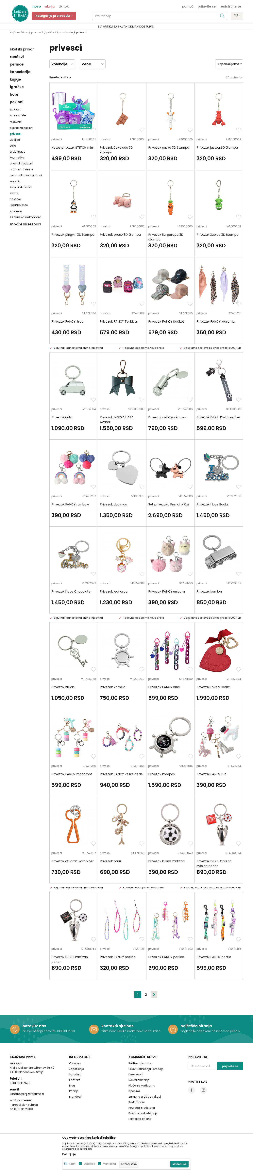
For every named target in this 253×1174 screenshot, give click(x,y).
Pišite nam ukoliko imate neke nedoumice (131, 1031)
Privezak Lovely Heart (213, 687)
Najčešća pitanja (139, 1119)
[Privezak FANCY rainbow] (74, 467)
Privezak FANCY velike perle (121, 774)
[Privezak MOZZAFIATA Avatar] (122, 380)
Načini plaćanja (138, 1080)
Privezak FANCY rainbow (70, 504)
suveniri (15, 181)
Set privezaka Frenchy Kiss (169, 504)
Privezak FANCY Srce (67, 321)
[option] (126, 26)
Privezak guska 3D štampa (168, 147)
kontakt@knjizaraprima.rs (27, 1094)
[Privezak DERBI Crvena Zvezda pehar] (219, 824)
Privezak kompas (161, 774)
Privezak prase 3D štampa (120, 234)
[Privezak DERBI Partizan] (170, 824)
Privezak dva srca (113, 504)
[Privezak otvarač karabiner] (74, 824)
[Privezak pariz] (122, 824)
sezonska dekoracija (25, 217)
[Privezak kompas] (170, 737)
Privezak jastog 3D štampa (217, 147)
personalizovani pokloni (26, 175)
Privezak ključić (63, 687)
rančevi (17, 56)
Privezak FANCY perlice (118, 957)
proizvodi (37, 32)
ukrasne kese (19, 205)
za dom (15, 109)
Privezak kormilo (112, 687)
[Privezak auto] (74, 380)
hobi (14, 94)
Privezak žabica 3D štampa (217, 234)
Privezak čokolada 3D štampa (116, 150)
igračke (17, 86)
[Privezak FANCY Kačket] (170, 285)
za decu (16, 211)
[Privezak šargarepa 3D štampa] (170, 198)
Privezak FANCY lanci (164, 687)
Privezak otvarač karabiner (72, 861)
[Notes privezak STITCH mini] (74, 111)
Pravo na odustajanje (143, 1113)
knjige (15, 79)
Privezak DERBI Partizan (166, 861)
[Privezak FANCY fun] (219, 737)
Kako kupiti (135, 1074)
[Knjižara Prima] (20, 13)
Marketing (109, 1163)
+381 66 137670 (20, 1083)
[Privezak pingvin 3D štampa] (74, 198)
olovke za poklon (21, 128)
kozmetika (17, 158)
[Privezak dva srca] (122, 467)
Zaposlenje (76, 1069)
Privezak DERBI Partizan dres (218, 417)
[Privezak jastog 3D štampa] (219, 111)
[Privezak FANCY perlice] (122, 920)
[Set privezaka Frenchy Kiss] (170, 467)
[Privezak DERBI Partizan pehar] (74, 920)
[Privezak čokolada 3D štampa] (122, 111)
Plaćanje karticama (141, 1086)
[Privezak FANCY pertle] (219, 920)
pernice (17, 64)
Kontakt (74, 1080)
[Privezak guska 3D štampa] (170, 111)
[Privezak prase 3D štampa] (122, 198)
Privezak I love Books (212, 504)
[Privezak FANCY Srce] (74, 285)
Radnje (73, 1091)
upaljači (15, 140)
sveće (14, 193)
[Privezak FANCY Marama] (219, 285)
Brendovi (75, 1097)
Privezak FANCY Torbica (118, 321)
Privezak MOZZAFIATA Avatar (117, 419)
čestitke (15, 199)
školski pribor (22, 49)
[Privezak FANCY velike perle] (122, 737)
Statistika (89, 1163)
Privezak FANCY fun (211, 774)
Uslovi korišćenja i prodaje (145, 1069)
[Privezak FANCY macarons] (74, 737)
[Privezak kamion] (219, 555)
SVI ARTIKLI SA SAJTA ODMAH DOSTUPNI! (126, 26)
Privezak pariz (110, 861)
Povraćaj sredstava (141, 1108)
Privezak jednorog (113, 591)
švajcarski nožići (21, 187)
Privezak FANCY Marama (215, 321)
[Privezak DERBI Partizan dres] (219, 380)
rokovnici (16, 122)
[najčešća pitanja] (173, 1029)
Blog (72, 1086)
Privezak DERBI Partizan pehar (69, 959)
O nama (75, 1063)
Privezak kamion (209, 591)
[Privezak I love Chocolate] (74, 555)
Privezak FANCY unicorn (166, 591)
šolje (13, 146)
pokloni (51, 32)
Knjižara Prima (19, 32)
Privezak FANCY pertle (213, 957)
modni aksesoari (25, 224)
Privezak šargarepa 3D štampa (165, 237)
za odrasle (66, 32)
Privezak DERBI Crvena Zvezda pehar (213, 863)
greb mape (17, 152)
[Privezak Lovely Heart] (219, 650)
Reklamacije (136, 1102)
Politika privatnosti (140, 1063)
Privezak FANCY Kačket (166, 321)
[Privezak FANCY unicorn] (170, 555)
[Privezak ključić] (74, 650)
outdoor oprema (21, 169)
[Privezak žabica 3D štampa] (219, 198)
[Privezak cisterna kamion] (170, 380)
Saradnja (75, 1074)
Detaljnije (69, 1154)
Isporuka (134, 1091)
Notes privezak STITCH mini (72, 147)
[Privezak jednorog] (122, 555)
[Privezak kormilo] (122, 650)
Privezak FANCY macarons (71, 774)
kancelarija (20, 71)
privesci (15, 134)
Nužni (72, 1163)
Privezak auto (61, 417)
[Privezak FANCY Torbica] (122, 285)
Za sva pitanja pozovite (40, 1031)
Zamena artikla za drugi (144, 1097)
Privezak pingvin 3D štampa (72, 234)
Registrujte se (230, 6)
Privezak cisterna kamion (167, 417)
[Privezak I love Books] (219, 467)
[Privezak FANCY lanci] (170, 650)
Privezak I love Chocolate (71, 591)
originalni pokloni (21, 163)
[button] (159, 16)
